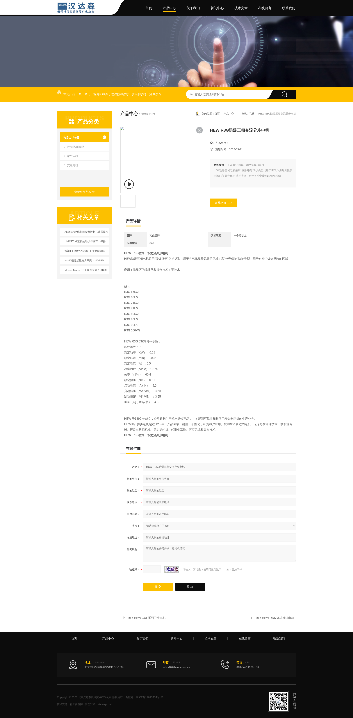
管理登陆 (90, 704)
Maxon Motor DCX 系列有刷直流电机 (86, 270)
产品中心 (169, 8)
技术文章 (241, 8)
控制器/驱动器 (75, 146)
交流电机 (72, 165)
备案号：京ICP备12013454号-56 (144, 697)
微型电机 (72, 156)
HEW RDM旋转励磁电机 (278, 617)
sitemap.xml (104, 704)
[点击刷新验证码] (171, 569)
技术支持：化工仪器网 (70, 704)
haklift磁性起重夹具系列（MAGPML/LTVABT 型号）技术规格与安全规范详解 (86, 260)
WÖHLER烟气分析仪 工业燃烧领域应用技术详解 (86, 250)
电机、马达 (71, 137)
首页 (148, 8)
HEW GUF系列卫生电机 (150, 617)
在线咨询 (221, 202)
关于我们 (193, 8)
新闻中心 (217, 8)
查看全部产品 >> (84, 191)
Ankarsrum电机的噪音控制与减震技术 (86, 231)
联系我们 (288, 8)
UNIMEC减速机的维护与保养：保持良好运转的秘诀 (86, 241)
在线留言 (264, 8)
